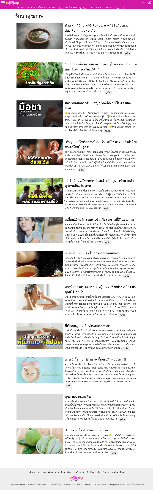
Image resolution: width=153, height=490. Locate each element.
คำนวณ (99, 7)
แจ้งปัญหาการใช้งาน (116, 485)
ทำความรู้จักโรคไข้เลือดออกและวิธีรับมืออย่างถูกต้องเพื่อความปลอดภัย (98, 28)
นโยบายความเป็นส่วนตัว (37, 485)
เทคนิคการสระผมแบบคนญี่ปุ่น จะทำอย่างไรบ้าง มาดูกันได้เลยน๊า (100, 289)
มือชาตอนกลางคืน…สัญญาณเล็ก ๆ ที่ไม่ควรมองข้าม (98, 105)
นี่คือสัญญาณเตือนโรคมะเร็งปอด (87, 326)
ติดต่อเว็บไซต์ (100, 485)
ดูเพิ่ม (127, 53)
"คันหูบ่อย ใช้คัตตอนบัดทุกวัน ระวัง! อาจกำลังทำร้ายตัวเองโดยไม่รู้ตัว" (101, 144)
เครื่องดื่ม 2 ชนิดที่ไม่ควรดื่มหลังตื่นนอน (92, 253)
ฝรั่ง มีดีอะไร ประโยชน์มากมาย (86, 430)
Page (117, 8)
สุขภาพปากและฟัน (78, 396)
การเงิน (108, 7)
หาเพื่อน (52, 7)
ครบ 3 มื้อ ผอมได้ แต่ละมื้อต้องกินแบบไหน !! (95, 359)
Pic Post (83, 8)
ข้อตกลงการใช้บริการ (17, 485)
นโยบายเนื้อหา (55, 485)
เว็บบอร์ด (42, 7)
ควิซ (91, 7)
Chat (60, 8)
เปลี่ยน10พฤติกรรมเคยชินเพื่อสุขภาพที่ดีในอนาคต (99, 219)
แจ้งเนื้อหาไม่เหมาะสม (135, 485)
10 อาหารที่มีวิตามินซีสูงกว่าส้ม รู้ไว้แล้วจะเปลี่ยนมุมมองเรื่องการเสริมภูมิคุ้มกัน (101, 66)
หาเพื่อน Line (71, 7)
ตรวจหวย (31, 7)
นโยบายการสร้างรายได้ (73, 485)
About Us (88, 485)
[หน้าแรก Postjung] (12, 2)
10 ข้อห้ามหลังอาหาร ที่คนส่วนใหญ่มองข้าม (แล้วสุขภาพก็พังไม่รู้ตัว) (99, 183)
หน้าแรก (20, 7)
